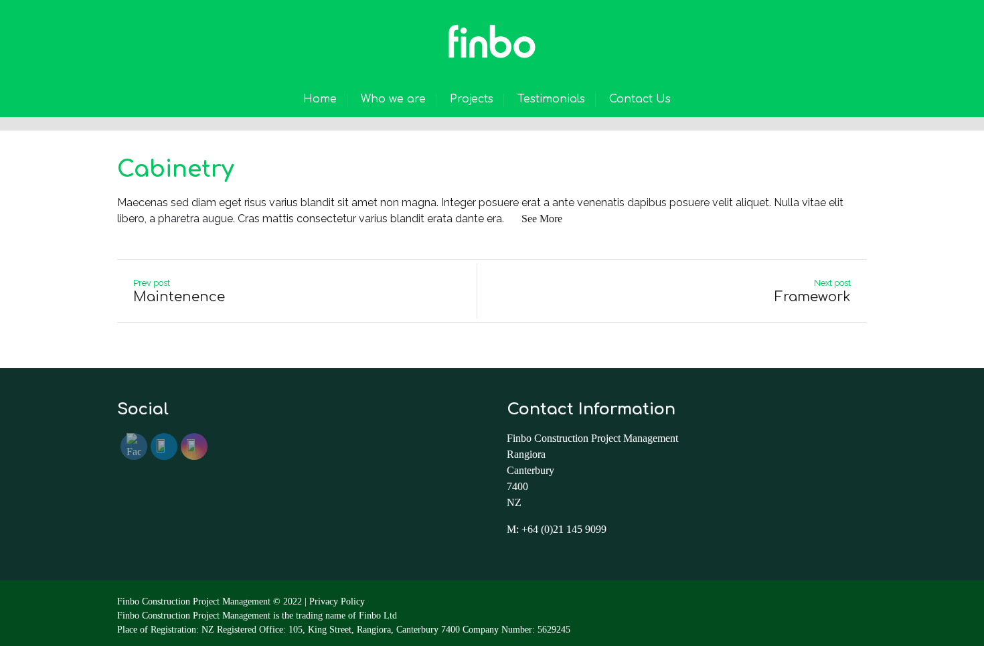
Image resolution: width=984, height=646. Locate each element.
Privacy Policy (337, 601)
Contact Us (640, 99)
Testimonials (551, 99)
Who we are (393, 99)
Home (320, 99)
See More (541, 218)
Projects (471, 99)
